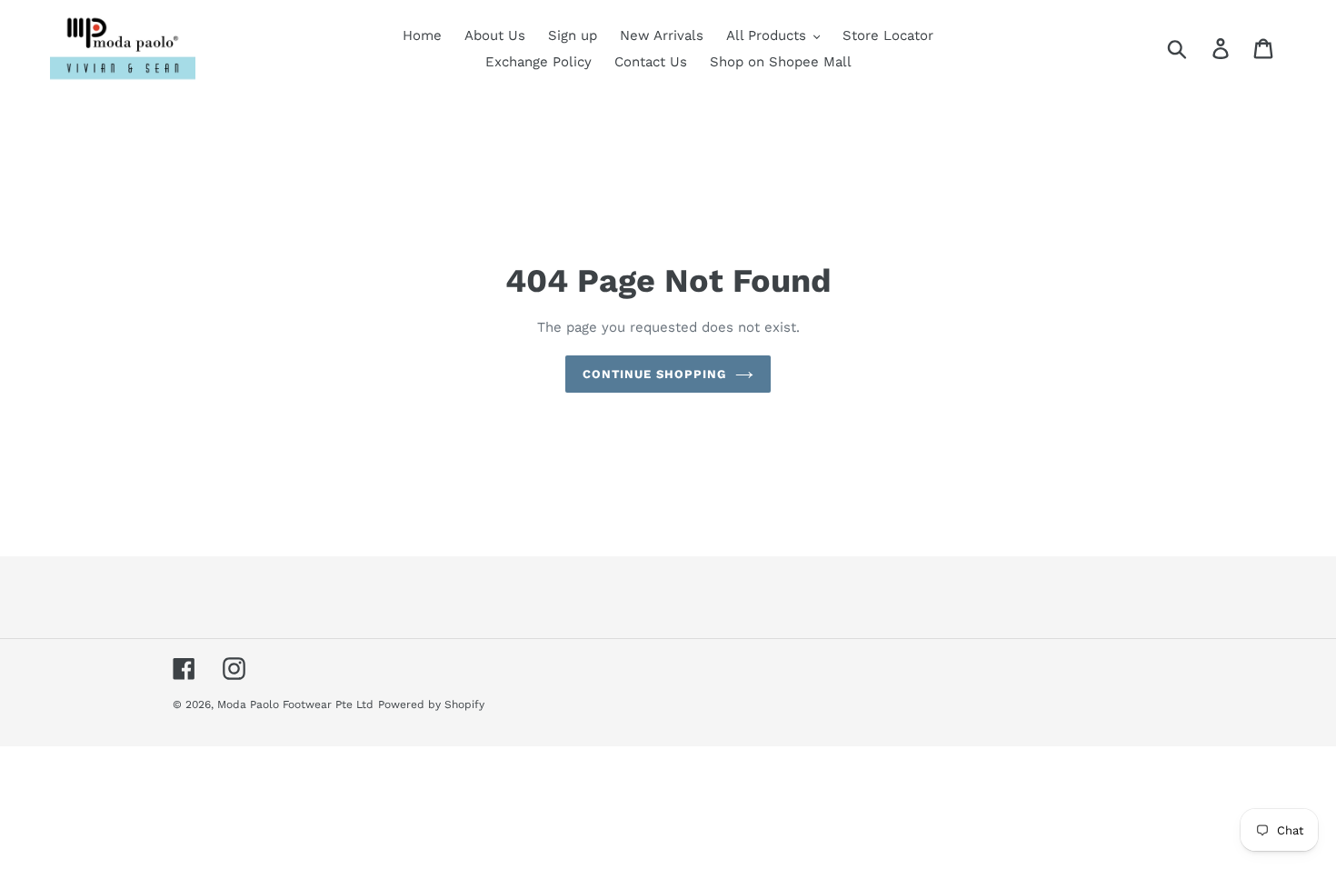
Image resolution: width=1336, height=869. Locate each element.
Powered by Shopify (431, 704)
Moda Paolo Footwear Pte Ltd (295, 704)
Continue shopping (655, 374)
